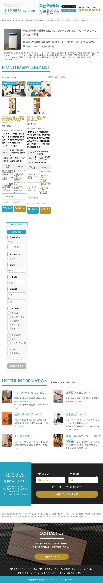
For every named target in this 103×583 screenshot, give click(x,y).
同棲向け (15, 321)
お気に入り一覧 (70, 7)
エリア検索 (41, 11)
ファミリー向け (18, 317)
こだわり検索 (51, 11)
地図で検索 (17, 224)
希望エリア (43, 473)
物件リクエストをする (67, 494)
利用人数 (74, 473)
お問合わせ (8, 208)
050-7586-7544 (90, 10)
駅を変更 (16, 247)
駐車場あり (16, 353)
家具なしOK (16, 335)
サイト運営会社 (68, 573)
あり (13, 258)
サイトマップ (34, 573)
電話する (21, 207)
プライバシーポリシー (51, 573)
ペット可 (15, 324)
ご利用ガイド (55, 11)
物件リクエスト (69, 10)
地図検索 (48, 11)
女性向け (15, 313)
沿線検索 (44, 11)
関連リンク (22, 573)
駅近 (13, 339)
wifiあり (15, 349)
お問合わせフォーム (51, 556)
